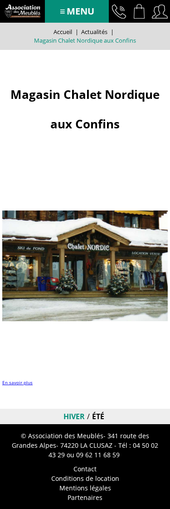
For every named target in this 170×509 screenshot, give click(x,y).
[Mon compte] (160, 11)
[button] (139, 11)
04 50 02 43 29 (119, 11)
